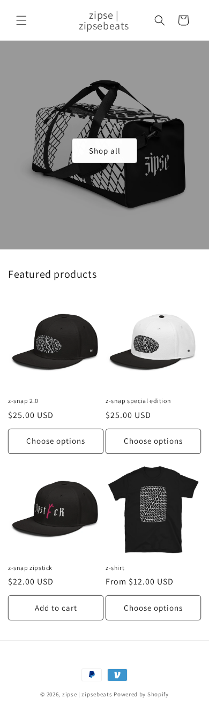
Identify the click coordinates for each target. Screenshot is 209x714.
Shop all (105, 150)
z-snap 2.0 (23, 401)
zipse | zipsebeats (87, 694)
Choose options (55, 441)
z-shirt (115, 568)
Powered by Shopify (141, 694)
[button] (21, 20)
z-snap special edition (138, 401)
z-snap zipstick (30, 568)
